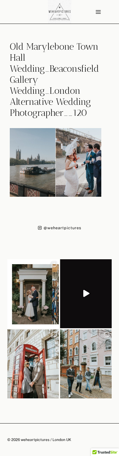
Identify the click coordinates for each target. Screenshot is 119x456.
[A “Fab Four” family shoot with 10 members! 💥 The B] (86, 363)
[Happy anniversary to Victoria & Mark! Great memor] (33, 293)
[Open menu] (98, 12)
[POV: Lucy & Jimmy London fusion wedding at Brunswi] (86, 293)
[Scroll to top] (114, 395)
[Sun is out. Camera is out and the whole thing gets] (33, 363)
